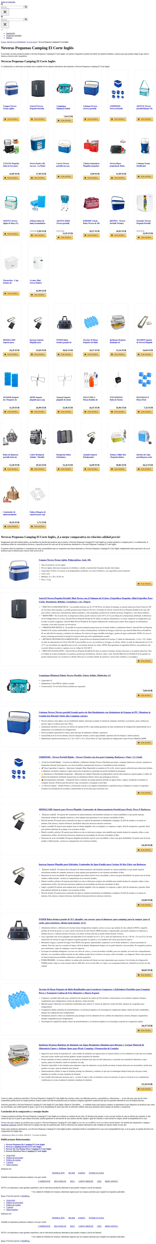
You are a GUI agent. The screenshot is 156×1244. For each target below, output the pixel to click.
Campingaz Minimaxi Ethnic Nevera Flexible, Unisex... (63, 107)
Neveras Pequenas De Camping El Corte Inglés (25, 1144)
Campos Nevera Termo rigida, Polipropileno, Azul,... (9, 107)
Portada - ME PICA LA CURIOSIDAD (13, 42)
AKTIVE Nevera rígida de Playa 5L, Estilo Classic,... (11, 222)
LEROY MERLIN (86, 1181)
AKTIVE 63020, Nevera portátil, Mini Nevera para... (64, 222)
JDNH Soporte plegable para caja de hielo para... (37, 398)
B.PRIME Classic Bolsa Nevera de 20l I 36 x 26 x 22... (91, 222)
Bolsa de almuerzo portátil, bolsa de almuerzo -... (10, 456)
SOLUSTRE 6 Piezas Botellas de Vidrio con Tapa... (90, 398)
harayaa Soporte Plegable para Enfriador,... (37, 341)
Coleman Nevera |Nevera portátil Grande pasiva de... (91, 107)
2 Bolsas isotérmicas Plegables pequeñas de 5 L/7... (91, 164)
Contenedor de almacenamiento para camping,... (9, 513)
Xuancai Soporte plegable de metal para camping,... (63, 398)
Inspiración (10, 33)
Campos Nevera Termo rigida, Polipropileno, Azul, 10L (65, 560)
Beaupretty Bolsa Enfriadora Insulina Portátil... (63, 456)
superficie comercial (8, 1125)
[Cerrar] (5, 12)
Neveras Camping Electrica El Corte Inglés (23, 1147)
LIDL (99, 1181)
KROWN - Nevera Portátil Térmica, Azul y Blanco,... (117, 222)
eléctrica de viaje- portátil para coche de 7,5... (144, 456)
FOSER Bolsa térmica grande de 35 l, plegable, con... (64, 341)
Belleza (9, 38)
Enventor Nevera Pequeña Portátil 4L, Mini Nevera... (144, 222)
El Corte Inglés (32, 42)
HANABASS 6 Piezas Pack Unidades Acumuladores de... (144, 398)
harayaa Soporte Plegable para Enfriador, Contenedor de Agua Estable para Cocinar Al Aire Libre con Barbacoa (92, 864)
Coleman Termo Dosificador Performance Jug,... (144, 164)
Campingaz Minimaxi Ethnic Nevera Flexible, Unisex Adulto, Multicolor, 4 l (75, 675)
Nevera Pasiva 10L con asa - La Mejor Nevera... (37, 164)
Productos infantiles (13, 35)
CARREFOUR (44, 1181)
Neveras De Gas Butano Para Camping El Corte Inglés (28, 1149)
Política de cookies (13, 1160)
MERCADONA (111, 1181)
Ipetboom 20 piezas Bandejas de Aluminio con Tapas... (118, 341)
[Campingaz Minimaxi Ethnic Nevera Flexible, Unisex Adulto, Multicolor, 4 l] (64, 88)
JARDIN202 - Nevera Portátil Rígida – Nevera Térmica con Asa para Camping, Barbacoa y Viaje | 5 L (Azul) (90, 757)
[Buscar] (2, 4)
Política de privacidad (14, 1158)
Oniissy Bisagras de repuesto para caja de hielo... (38, 513)
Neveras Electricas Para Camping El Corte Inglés (26, 1151)
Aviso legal (10, 1155)
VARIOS (81, 1173)
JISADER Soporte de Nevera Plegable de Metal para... (144, 341)
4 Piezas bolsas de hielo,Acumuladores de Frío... (37, 222)
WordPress (25, 1196)
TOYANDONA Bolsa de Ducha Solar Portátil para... (116, 398)
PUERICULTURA (96, 1173)
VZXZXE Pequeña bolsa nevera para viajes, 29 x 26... (11, 164)
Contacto (9, 1162)
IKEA (72, 1181)
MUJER (71, 1173)
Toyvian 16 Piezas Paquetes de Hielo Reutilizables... (90, 341)
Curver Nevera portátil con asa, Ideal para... (63, 164)
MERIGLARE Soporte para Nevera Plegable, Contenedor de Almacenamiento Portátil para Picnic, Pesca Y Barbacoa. (95, 809)
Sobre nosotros (12, 1165)
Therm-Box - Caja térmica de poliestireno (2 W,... (11, 281)
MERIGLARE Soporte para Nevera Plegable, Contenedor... (10, 341)
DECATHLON (60, 1181)
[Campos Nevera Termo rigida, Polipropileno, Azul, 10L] (11, 88)
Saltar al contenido (8, 2)
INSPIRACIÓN (58, 1173)
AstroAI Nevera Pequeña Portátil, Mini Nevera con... (37, 107)
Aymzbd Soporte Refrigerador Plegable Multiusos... (90, 456)
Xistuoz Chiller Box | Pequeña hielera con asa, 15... (118, 456)
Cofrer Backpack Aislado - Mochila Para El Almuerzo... (38, 456)
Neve (3, 1196)
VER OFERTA (12, 119)
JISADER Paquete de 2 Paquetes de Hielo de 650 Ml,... (11, 398)
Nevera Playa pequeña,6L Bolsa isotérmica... (117, 164)
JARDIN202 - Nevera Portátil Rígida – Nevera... (117, 107)
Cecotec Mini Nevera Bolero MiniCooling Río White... (37, 281)
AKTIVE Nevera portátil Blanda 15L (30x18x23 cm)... (144, 107)
